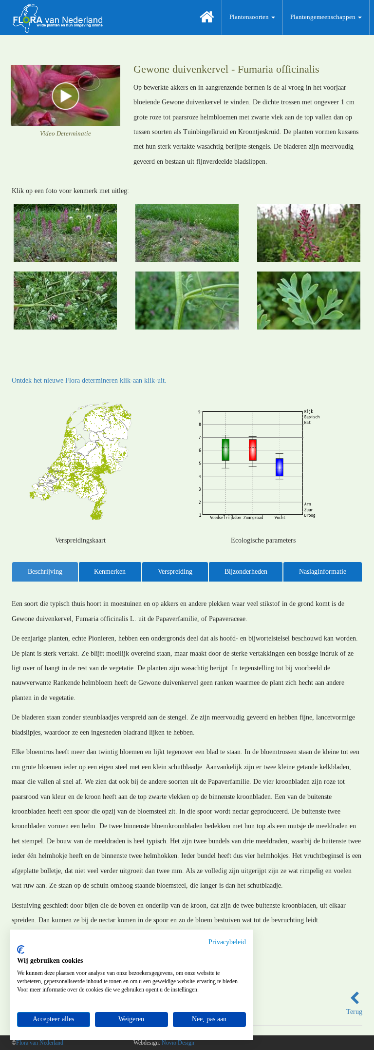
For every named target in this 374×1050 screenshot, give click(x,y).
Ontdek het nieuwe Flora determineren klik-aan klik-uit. (89, 380)
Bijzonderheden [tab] (245, 571)
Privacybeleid (227, 942)
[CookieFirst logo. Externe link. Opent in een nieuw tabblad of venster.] (20, 949)
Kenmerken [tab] (110, 571)
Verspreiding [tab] (175, 571)
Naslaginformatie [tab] (322, 571)
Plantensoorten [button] (249, 16)
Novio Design (178, 1042)
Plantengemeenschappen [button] (323, 16)
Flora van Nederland (39, 1042)
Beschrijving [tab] (45, 571)
